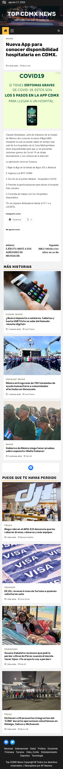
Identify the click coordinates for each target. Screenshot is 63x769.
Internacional (11, 379)
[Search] (59, 31)
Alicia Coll (26, 66)
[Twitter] (12, 742)
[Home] (5, 31)
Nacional (9, 39)
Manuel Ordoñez (27, 537)
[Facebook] (31, 467)
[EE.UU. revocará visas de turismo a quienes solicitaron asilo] (31, 563)
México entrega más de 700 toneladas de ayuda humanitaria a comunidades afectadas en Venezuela (30, 386)
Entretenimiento (10, 649)
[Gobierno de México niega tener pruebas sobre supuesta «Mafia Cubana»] (32, 420)
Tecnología (37, 755)
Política (42, 748)
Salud (33, 748)
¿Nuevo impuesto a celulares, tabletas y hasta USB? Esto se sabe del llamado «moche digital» (30, 321)
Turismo (20, 752)
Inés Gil (29, 456)
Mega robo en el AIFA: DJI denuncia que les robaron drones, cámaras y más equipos (29, 531)
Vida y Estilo (32, 752)
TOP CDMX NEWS (31, 13)
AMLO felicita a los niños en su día (48, 249)
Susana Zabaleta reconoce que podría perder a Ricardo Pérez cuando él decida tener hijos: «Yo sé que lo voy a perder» (28, 656)
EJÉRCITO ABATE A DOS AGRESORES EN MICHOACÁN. (19, 250)
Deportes (25, 755)
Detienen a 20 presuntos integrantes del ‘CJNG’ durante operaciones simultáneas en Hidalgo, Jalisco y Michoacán (31, 721)
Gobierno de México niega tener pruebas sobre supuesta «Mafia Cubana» (30, 450)
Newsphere (30, 765)
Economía (10, 314)
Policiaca (8, 525)
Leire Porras (29, 329)
